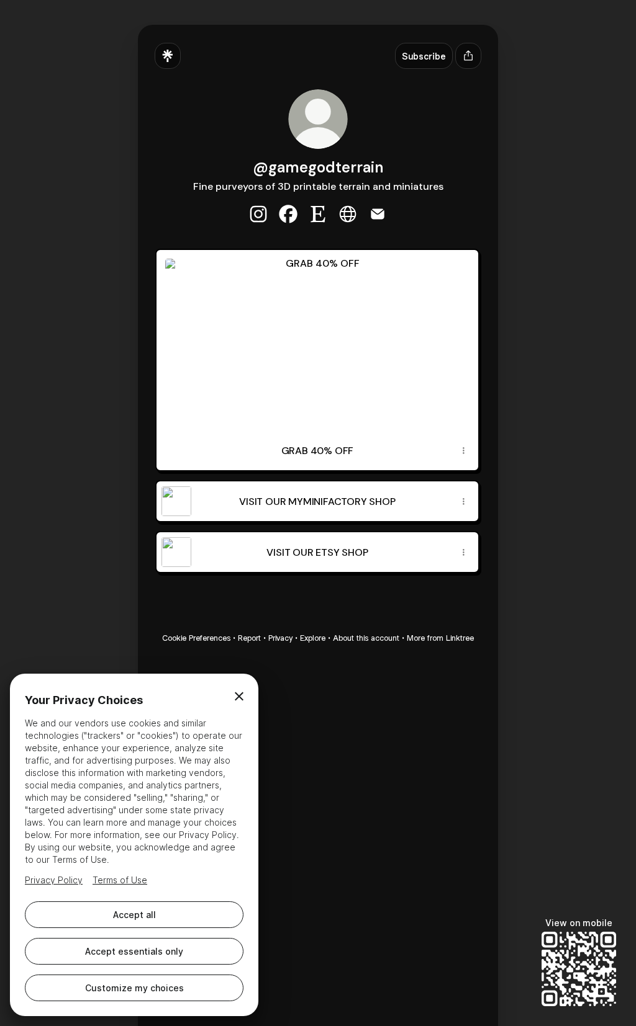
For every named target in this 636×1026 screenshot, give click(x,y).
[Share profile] (468, 55)
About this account (366, 638)
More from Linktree (440, 638)
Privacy (280, 638)
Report (249, 638)
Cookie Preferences (196, 638)
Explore (312, 638)
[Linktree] (167, 55)
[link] (258, 214)
